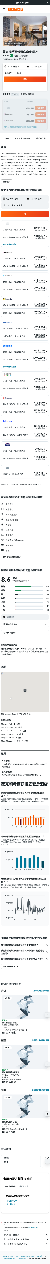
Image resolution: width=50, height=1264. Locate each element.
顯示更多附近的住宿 (41, 991)
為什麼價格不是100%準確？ (16, 1244)
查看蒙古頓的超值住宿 (40, 1040)
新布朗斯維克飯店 (10, 1258)
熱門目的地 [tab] (23, 1186)
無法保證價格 (32, 1228)
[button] (47, 2)
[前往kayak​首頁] (15, 9)
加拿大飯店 (40, 1256)
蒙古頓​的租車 (12, 1201)
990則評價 (23, 56)
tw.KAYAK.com (8, 1256)
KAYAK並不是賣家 (11, 1235)
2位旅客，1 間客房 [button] (13, 73)
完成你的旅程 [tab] (10, 1186)
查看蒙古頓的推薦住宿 (40, 1090)
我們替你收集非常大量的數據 (16, 1239)
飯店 (17, 1256)
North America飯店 (27, 1256)
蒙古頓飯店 (11, 1204)
